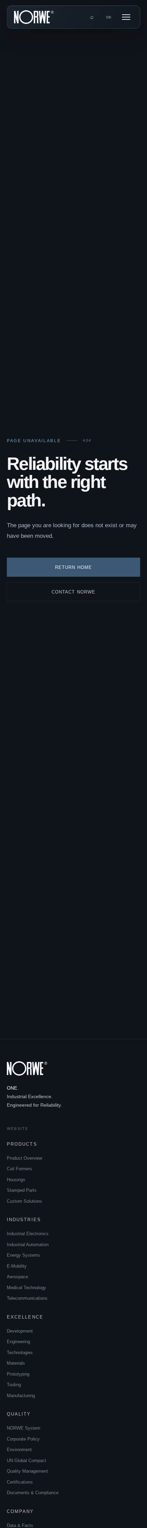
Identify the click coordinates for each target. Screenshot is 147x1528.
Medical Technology (26, 1287)
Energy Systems (23, 1255)
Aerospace (17, 1276)
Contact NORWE (73, 592)
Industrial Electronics (28, 1233)
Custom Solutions (24, 1201)
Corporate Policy (23, 1439)
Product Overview (24, 1158)
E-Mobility (17, 1266)
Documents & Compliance (32, 1492)
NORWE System (23, 1428)
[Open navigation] (126, 17)
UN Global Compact (26, 1460)
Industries (24, 1219)
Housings (16, 1179)
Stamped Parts (22, 1190)
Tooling (14, 1384)
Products (22, 1144)
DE (109, 17)
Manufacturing (21, 1395)
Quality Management (27, 1471)
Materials (16, 1363)
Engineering (18, 1341)
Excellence (25, 1317)
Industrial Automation (28, 1244)
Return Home (73, 567)
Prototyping (18, 1374)
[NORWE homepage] (34, 17)
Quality (19, 1414)
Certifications (20, 1482)
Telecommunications (27, 1298)
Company (20, 1511)
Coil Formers (19, 1168)
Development (20, 1331)
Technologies (20, 1352)
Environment (19, 1449)
